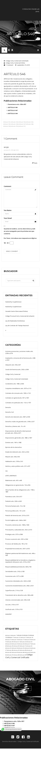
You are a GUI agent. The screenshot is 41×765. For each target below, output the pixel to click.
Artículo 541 (7, 122)
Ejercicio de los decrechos (13, 447)
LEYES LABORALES (11, 476)
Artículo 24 (8, 644)
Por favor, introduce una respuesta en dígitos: (20, 238)
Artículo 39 (16, 650)
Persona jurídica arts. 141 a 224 (15, 511)
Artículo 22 (23, 642)
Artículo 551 (22, 126)
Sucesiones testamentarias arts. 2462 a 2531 (19, 586)
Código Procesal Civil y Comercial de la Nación (19, 316)
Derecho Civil (9, 412)
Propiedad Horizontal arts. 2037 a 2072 (17, 549)
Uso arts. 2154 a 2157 (12, 605)
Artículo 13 (24, 637)
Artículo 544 (29, 122)
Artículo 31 (23, 646)
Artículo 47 (10, 655)
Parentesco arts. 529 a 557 (17, 104)
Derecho (8, 407)
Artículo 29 (10, 646)
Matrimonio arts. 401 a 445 (13, 480)
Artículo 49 (23, 655)
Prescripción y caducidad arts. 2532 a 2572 (18, 530)
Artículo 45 (28, 652)
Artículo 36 (28, 648)
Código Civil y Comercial (12, 374)
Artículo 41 (29, 650)
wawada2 (8, 614)
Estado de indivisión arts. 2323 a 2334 (17, 452)
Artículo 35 (21, 648)
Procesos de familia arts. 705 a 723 (16, 544)
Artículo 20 (10, 642)
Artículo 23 (29, 642)
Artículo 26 (21, 644)
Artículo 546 (14, 124)
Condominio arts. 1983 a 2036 (14, 384)
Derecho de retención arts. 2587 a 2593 (17, 417)
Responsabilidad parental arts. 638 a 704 (18, 567)
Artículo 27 (28, 644)
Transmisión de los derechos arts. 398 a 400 (19, 595)
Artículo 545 (7, 124)
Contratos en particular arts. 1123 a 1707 (18, 403)
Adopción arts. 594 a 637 (13, 365)
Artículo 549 (7, 126)
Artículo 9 (26, 635)
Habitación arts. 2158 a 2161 (14, 461)
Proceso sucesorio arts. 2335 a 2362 (16, 539)
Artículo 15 (8, 639)
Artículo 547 (22, 124)
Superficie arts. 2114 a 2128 (14, 590)
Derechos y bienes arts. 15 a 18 (15, 426)
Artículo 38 (10, 650)
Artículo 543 (22, 122)
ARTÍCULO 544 (12, 113)
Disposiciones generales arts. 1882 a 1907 (18, 438)
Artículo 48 (16, 655)
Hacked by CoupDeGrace (13, 302)
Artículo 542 (14, 122)
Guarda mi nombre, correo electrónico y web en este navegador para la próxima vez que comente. (19, 231)
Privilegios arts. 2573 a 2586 (14, 534)
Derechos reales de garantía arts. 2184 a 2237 (19, 421)
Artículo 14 (30, 637)
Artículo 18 (28, 639)
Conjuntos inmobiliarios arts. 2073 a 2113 (18, 388)
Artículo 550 (14, 126)
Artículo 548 (29, 124)
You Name (7, 210)
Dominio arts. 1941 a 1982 (13, 442)
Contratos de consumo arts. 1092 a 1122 (18, 393)
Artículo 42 (8, 652)
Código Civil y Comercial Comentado (17, 61)
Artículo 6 (8, 635)
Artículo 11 (10, 637)
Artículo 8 (20, 635)
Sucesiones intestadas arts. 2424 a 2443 (18, 581)
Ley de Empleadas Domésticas (15, 321)
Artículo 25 (15, 644)
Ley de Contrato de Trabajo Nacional (17, 325)
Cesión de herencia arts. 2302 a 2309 (17, 369)
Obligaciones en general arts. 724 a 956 (17, 485)
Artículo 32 (29, 646)
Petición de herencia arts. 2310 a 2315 (17, 515)
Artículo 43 (15, 652)
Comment (7, 186)
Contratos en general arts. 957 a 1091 (17, 398)
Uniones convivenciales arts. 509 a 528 (17, 600)
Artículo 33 (8, 648)
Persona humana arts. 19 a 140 (15, 506)
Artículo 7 (14, 635)
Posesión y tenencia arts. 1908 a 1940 (17, 525)
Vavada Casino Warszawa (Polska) (16, 311)
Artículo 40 (23, 650)
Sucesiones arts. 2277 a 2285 (14, 576)
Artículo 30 (16, 646)
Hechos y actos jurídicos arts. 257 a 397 (17, 466)
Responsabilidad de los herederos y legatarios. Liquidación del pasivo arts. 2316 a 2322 (20, 561)
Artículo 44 (21, 652)
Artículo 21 (16, 642)
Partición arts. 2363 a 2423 (13, 501)
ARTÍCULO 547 (12, 110)
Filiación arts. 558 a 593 (12, 457)
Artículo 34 (15, 648)
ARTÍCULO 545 (12, 107)
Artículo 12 (17, 637)
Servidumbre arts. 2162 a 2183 (14, 571)
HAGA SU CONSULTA (19, 688)
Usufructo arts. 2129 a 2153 (13, 609)
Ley (6, 471)
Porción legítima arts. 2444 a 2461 (15, 520)
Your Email (8, 218)
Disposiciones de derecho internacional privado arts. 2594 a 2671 (18, 432)
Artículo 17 (21, 639)
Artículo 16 (15, 639)
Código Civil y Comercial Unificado (19, 656)
